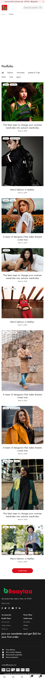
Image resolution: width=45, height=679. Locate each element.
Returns (25, 629)
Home (3, 14)
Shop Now (34, 2)
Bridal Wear (6, 618)
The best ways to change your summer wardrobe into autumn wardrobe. (22, 126)
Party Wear (27, 615)
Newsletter (26, 622)
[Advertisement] (22, 39)
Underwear (27, 618)
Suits (5, 332)
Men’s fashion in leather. (22, 189)
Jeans (5, 527)
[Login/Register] (22, 677)
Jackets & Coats (15, 138)
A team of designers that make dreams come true (22, 238)
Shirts (12, 200)
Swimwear (13, 84)
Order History (6, 625)
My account (5, 622)
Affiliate (25, 625)
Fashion (6, 84)
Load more (22, 570)
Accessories (6, 615)
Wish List (4, 629)
